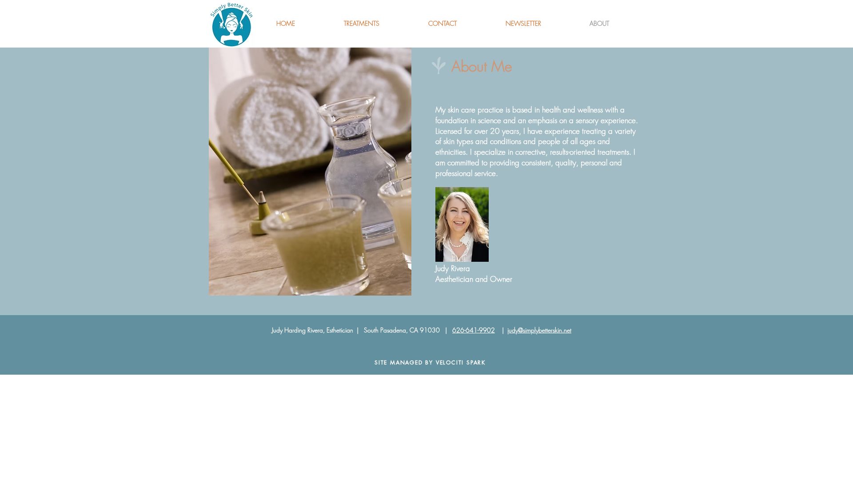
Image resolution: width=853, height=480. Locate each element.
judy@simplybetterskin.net (539, 330)
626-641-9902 (473, 330)
